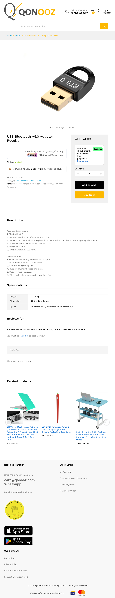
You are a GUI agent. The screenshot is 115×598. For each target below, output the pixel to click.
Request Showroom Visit (16, 577)
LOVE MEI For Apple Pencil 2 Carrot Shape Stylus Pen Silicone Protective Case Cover (56, 429)
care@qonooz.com (19, 480)
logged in (24, 336)
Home (9, 35)
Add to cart (89, 184)
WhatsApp (12, 484)
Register (107, 13)
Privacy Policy (10, 564)
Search (104, 26)
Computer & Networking (41, 184)
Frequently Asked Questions (73, 478)
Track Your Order (68, 491)
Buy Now (89, 194)
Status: (10, 162)
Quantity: (79, 169)
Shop (17, 35)
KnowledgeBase (67, 484)
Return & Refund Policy (15, 570)
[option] (12, 49)
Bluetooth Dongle (20, 184)
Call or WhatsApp (79, 10)
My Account (65, 472)
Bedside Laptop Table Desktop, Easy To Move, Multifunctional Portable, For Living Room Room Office (91, 436)
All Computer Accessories (29, 181)
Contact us (9, 558)
